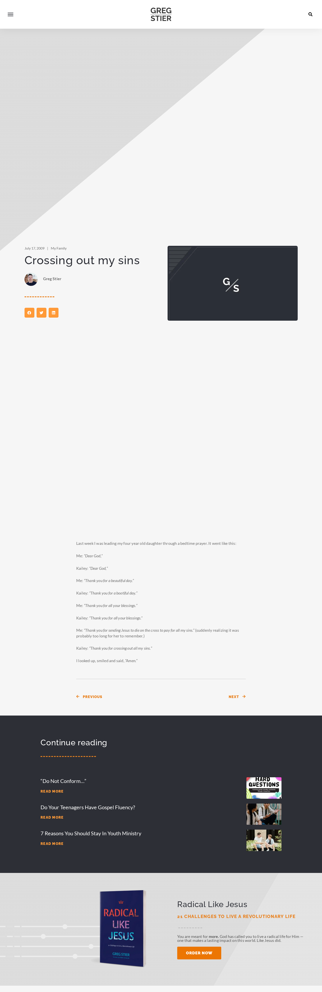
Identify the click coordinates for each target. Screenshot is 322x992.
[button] (310, 14)
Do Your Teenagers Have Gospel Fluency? (88, 807)
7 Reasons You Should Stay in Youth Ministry (91, 833)
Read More (52, 791)
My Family (59, 248)
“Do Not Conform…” (63, 781)
